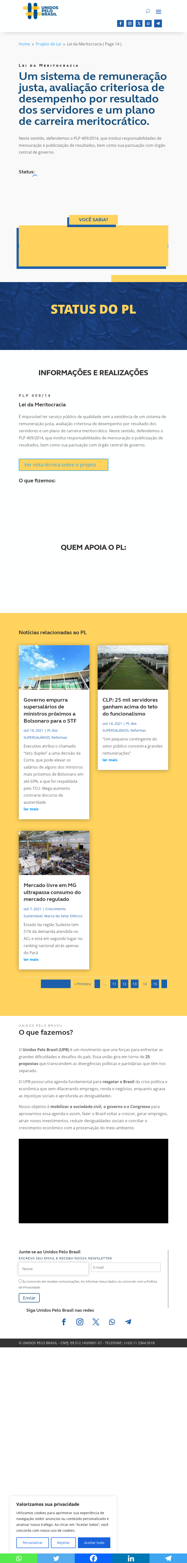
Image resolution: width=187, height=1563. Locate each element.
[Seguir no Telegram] (158, 23)
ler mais (31, 809)
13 (135, 984)
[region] (63, 1524)
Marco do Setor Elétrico (63, 916)
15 (155, 984)
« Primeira (82, 984)
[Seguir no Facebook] (120, 23)
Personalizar (33, 1542)
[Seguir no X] (139, 23)
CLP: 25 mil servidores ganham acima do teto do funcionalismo (130, 707)
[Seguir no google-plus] (148, 23)
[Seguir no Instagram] (129, 23)
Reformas (59, 737)
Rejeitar (63, 1542)
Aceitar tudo (94, 1542)
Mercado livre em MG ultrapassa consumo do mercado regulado (52, 892)
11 (114, 984)
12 (124, 984)
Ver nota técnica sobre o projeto (60, 464)
